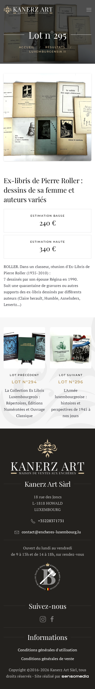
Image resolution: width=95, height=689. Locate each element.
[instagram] (42, 618)
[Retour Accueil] (28, 9)
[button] (88, 9)
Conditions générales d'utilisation (47, 650)
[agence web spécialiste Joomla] (75, 676)
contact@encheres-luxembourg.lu (51, 532)
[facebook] (52, 618)
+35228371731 (51, 520)
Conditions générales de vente (47, 658)
